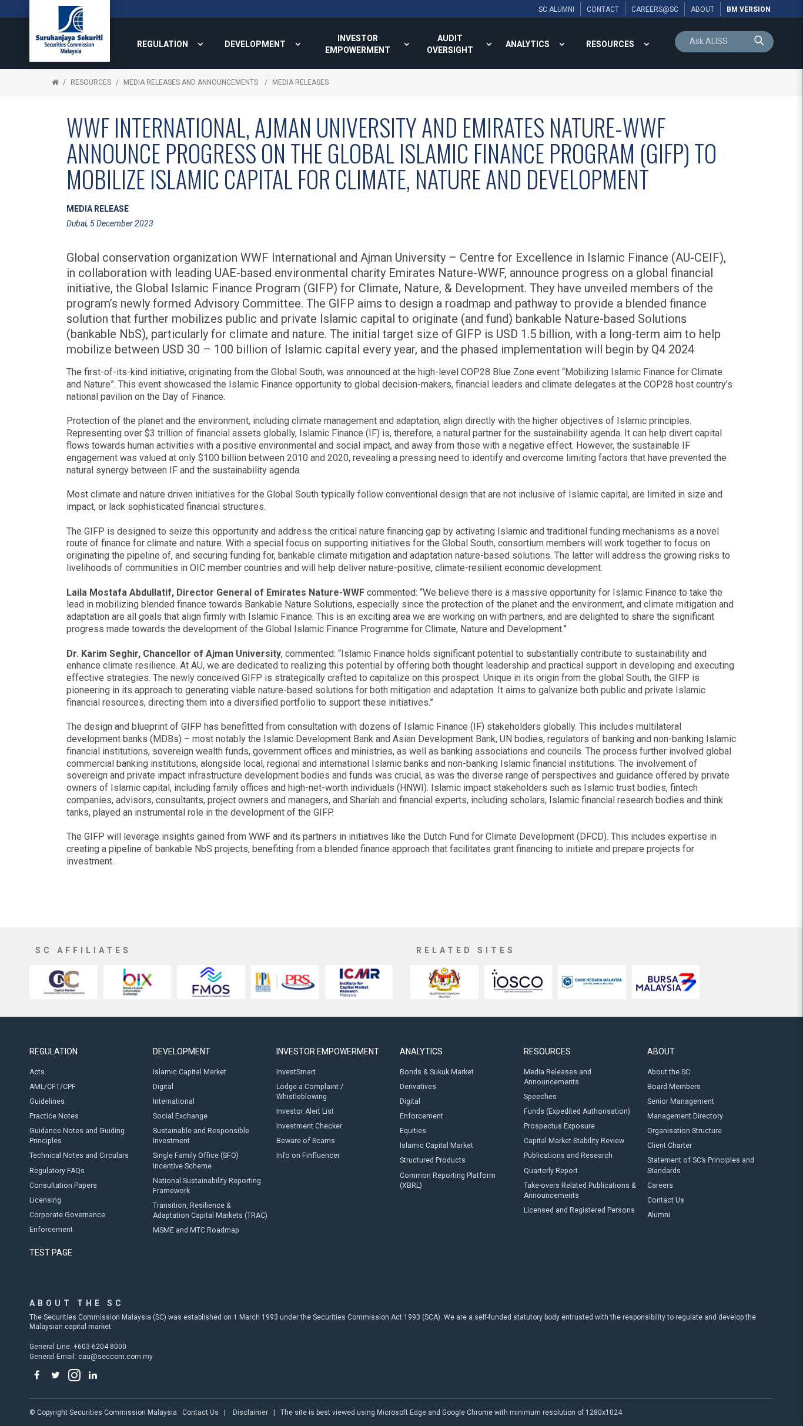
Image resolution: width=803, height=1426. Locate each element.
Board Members (674, 1087)
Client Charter (669, 1145)
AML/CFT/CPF (52, 1087)
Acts (37, 1072)
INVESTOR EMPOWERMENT (357, 44)
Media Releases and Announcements (191, 82)
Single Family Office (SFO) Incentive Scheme (196, 1160)
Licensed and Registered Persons (579, 1210)
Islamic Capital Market (189, 1072)
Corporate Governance (67, 1215)
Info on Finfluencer (308, 1155)
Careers (660, 1185)
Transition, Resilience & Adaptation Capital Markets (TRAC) (210, 1210)
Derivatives (418, 1087)
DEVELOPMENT (255, 44)
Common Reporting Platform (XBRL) (448, 1180)
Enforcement (51, 1229)
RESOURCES (610, 44)
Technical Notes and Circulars (79, 1155)
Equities (413, 1131)
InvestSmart (296, 1072)
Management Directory (685, 1116)
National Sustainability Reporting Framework (207, 1186)
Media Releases (300, 82)
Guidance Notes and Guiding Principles (77, 1136)
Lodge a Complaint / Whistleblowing (309, 1092)
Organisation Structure (684, 1131)
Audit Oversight (450, 44)
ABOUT (661, 1051)
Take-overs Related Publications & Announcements (580, 1190)
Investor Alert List (305, 1111)
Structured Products (433, 1160)
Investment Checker (309, 1126)
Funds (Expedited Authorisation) (577, 1111)
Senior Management (680, 1101)
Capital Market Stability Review (574, 1141)
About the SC (668, 1072)
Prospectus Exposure (559, 1126)
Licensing (45, 1200)
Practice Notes (54, 1116)
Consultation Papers (63, 1185)
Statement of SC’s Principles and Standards (700, 1165)
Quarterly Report (551, 1171)
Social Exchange (180, 1116)
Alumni (658, 1215)
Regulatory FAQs (57, 1171)
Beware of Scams (305, 1141)
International (174, 1101)
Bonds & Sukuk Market (437, 1072)
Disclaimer (250, 1412)
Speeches (540, 1097)
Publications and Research (568, 1155)
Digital (163, 1087)
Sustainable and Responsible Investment (201, 1136)
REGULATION (162, 44)
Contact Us (665, 1200)
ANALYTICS (528, 44)
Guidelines (47, 1101)
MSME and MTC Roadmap (196, 1230)
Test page (50, 1252)
